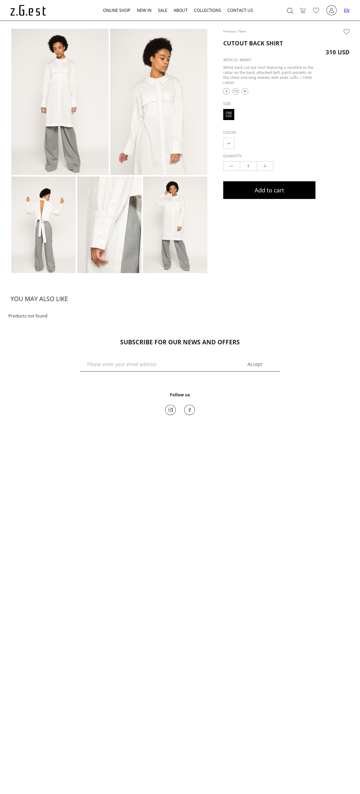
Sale (162, 10)
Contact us (240, 10)
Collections (207, 10)
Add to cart (269, 190)
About (181, 10)
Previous (229, 31)
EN (346, 10)
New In (144, 10)
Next (242, 31)
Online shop (116, 10)
